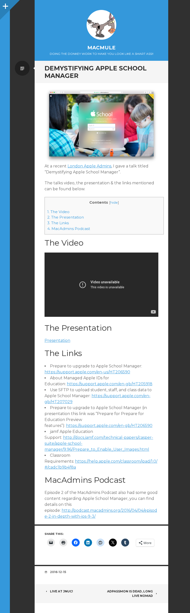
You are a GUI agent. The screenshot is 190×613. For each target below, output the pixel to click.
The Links (58, 223)
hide (114, 202)
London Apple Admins (89, 166)
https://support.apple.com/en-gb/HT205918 (109, 384)
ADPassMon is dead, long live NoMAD (130, 593)
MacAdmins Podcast (68, 228)
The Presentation (65, 217)
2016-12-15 (58, 572)
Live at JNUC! (61, 591)
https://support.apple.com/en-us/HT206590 (87, 372)
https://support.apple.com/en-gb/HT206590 (109, 425)
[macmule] (101, 25)
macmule (101, 48)
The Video (58, 211)
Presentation (57, 340)
